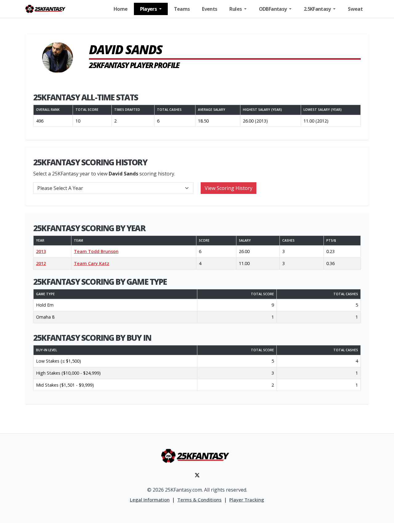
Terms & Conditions (199, 500)
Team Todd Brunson (96, 251)
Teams (182, 9)
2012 (41, 263)
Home (120, 9)
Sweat (355, 9)
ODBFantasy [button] (273, 9)
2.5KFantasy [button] (318, 9)
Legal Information (150, 500)
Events (209, 9)
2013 (41, 251)
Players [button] (149, 9)
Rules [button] (236, 9)
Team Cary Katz (91, 263)
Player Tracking (246, 500)
